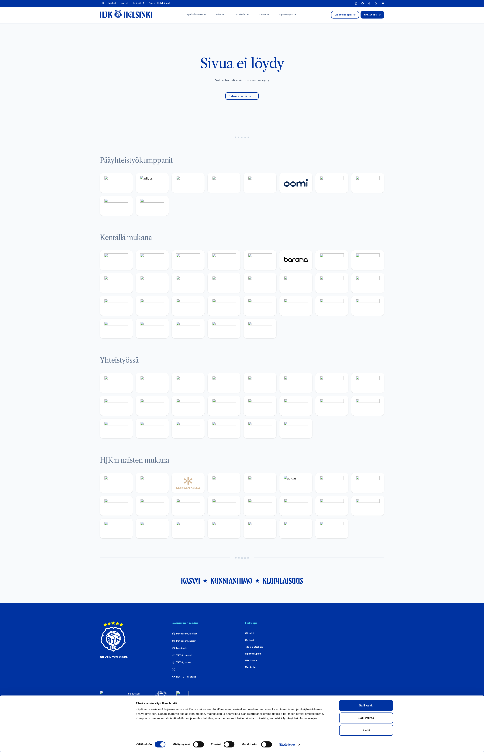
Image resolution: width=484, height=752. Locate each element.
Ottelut (249, 633)
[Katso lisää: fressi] (152, 506)
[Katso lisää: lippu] (295, 406)
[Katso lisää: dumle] (295, 306)
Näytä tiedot (287, 744)
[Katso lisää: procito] (224, 428)
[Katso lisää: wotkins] (331, 383)
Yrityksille (240, 14)
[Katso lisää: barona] (295, 260)
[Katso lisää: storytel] (367, 260)
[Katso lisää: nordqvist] (260, 260)
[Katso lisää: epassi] (224, 506)
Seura (262, 14)
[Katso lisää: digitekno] (116, 283)
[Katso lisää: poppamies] (152, 383)
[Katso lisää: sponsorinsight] (295, 428)
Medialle (250, 667)
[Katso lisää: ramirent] (188, 306)
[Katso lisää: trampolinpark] (116, 383)
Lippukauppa (253, 654)
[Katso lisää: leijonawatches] (188, 283)
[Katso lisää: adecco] (331, 260)
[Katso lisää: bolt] (331, 183)
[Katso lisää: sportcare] (152, 428)
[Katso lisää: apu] (224, 283)
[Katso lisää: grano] (331, 306)
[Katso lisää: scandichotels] (260, 328)
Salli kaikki (366, 705)
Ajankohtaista (194, 14)
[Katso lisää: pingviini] (188, 260)
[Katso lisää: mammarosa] (260, 428)
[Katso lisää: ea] (116, 328)
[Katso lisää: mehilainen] (152, 205)
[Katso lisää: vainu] (331, 483)
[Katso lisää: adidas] (152, 183)
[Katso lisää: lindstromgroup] (116, 406)
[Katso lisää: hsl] (224, 306)
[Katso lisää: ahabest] (116, 428)
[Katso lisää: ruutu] (260, 183)
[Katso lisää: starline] (295, 283)
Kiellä (366, 730)
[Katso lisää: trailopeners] (224, 260)
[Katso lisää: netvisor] (152, 328)
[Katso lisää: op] (224, 183)
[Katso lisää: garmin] (224, 406)
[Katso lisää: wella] (188, 506)
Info (218, 14)
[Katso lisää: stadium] (116, 205)
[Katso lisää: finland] (295, 506)
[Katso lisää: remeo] (224, 328)
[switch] (198, 744)
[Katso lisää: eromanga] (224, 383)
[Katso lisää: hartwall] (188, 183)
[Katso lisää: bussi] (367, 283)
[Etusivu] (126, 14)
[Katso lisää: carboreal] (152, 260)
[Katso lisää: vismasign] (188, 328)
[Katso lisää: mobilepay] (116, 260)
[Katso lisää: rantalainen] (152, 483)
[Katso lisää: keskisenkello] (188, 483)
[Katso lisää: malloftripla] (152, 306)
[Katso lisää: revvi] (116, 183)
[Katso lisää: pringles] (367, 383)
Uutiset (249, 640)
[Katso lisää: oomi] (295, 183)
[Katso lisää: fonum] (367, 483)
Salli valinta (366, 717)
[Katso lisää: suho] (188, 428)
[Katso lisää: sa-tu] (152, 406)
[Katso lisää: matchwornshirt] (367, 406)
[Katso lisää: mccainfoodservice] (295, 383)
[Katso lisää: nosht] (188, 383)
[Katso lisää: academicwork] (116, 306)
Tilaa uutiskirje (254, 647)
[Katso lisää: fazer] (260, 306)
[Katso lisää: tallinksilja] (367, 183)
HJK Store (251, 660)
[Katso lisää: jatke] (152, 283)
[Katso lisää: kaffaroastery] (260, 383)
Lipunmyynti (286, 14)
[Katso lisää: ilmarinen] (331, 283)
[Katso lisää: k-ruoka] (367, 306)
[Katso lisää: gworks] (331, 406)
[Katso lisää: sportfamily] (260, 406)
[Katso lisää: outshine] (188, 406)
